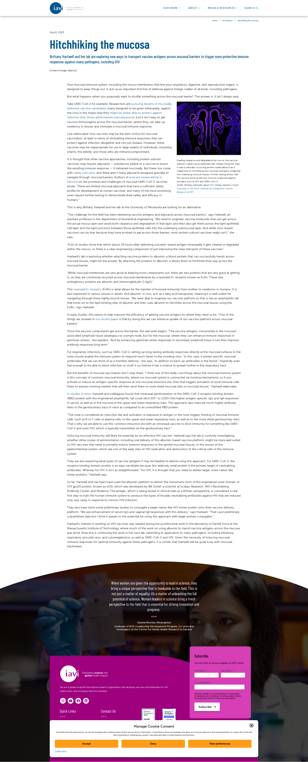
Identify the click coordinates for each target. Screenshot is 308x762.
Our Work (170, 7)
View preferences (219, 743)
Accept (86, 743)
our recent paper (107, 319)
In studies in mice (79, 394)
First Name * (200, 670)
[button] (251, 725)
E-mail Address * (203, 682)
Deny (153, 743)
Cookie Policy (61, 751)
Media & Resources (221, 7)
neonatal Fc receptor (87, 289)
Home (214, 20)
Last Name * (227, 670)
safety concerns (84, 173)
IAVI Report (227, 20)
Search (250, 7)
